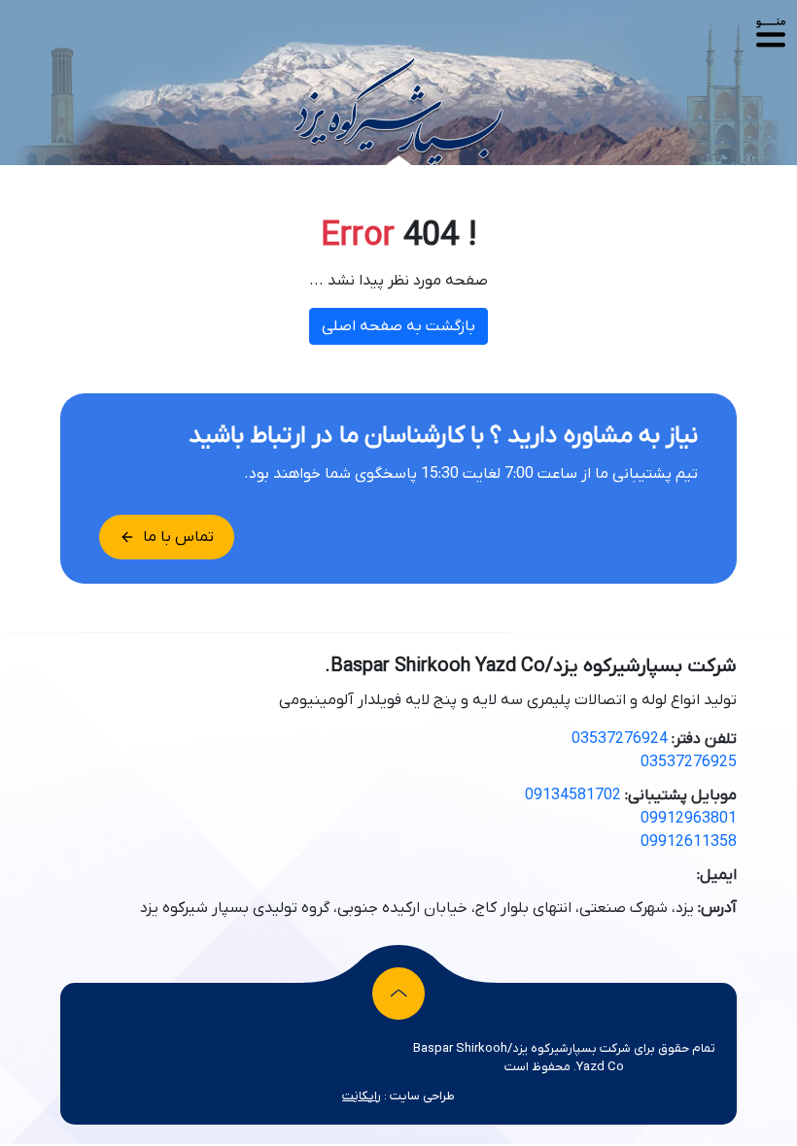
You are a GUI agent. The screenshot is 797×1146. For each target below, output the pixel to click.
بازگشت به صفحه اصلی (398, 326)
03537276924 (620, 739)
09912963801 (689, 818)
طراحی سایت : (398, 1096)
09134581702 (573, 795)
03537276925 (689, 762)
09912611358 (689, 842)
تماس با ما (178, 537)
